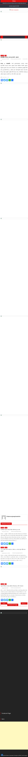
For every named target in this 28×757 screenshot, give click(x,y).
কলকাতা (6, 527)
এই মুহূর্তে (2, 55)
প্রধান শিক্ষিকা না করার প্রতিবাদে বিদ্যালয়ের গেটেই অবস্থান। (12, 586)
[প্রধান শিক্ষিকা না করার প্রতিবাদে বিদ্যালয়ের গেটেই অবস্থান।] (14, 574)
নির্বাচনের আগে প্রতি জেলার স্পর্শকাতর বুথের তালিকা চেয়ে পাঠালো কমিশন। (24, 603)
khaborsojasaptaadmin (16, 59)
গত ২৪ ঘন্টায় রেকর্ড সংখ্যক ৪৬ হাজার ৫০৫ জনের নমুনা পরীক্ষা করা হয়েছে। (13, 550)
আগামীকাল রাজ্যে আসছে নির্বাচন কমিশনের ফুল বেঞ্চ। (10, 529)
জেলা (5, 55)
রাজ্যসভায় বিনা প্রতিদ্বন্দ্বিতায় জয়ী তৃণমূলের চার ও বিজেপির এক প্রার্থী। (5, 603)
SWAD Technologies (23, 755)
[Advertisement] (14, 25)
